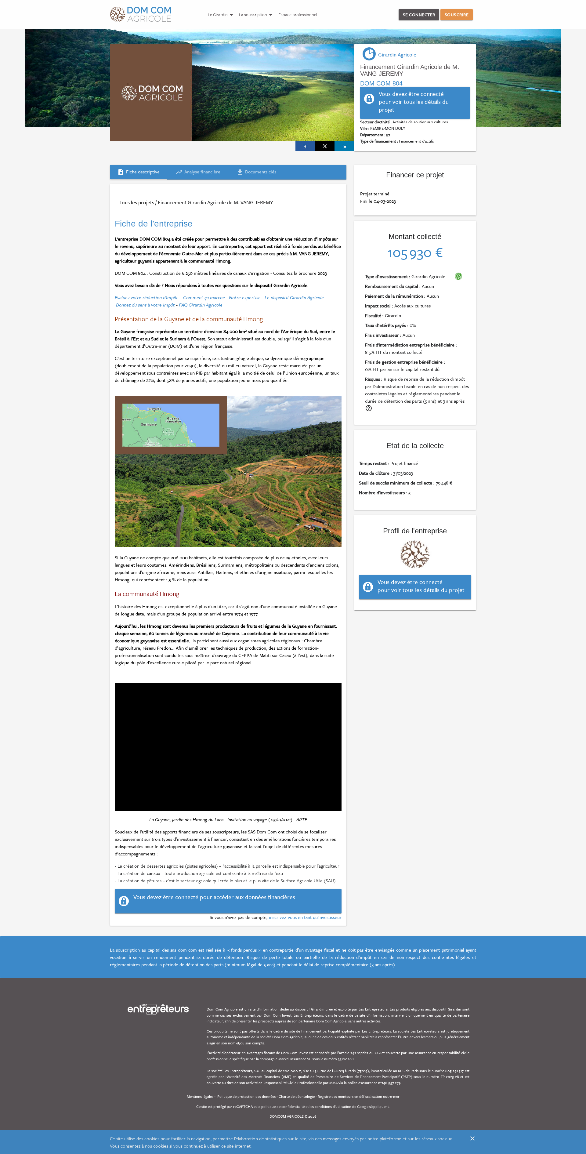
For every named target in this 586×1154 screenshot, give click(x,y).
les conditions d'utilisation (330, 1106)
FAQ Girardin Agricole (200, 304)
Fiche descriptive (138, 172)
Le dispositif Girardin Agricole (294, 297)
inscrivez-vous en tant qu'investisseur (305, 917)
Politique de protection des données (246, 1096)
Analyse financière (197, 172)
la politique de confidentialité (281, 1106)
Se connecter (419, 14)
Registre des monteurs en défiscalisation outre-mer (359, 1096)
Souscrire (457, 14)
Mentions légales (200, 1096)
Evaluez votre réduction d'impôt (146, 297)
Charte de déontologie (297, 1096)
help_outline (368, 408)
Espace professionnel (297, 14)
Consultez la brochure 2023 (300, 273)
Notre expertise (245, 297)
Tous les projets (136, 202)
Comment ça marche (204, 297)
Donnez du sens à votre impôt (145, 304)
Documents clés (256, 172)
